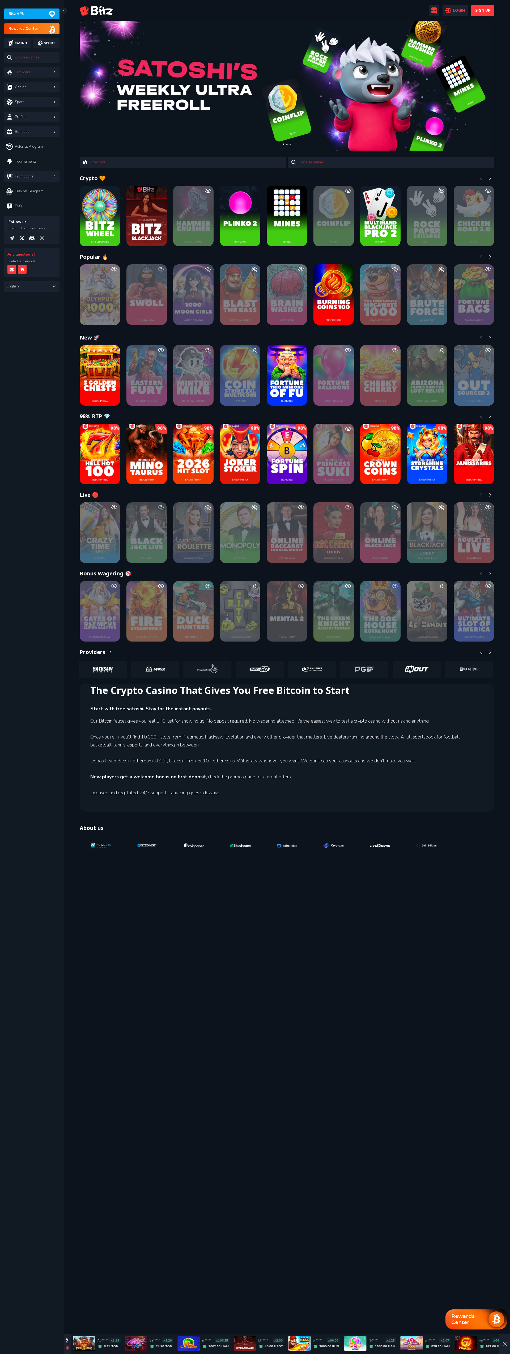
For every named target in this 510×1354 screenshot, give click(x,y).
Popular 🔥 (94, 256)
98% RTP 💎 (95, 416)
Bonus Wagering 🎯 (105, 573)
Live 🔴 (89, 494)
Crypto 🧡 (93, 178)
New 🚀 (90, 337)
